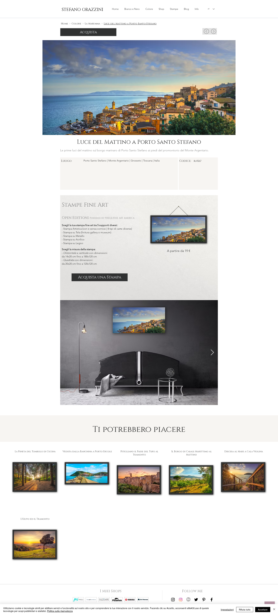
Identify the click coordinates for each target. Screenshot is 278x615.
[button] (161, 9)
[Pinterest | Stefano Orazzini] (203, 599)
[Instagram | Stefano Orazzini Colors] (180, 599)
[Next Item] (212, 352)
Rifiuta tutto (244, 609)
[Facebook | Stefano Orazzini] (211, 599)
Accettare (263, 609)
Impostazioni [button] (227, 609)
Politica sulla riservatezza (60, 611)
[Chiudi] (274, 609)
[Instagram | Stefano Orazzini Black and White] (173, 599)
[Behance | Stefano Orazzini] (188, 599)
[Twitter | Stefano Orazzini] (196, 599)
